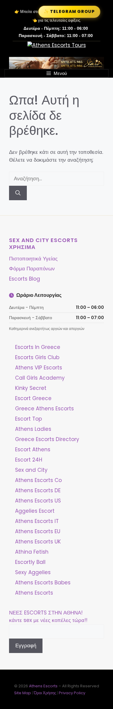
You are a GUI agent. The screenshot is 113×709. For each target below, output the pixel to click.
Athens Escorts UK (38, 541)
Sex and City (31, 470)
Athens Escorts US (38, 500)
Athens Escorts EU (37, 531)
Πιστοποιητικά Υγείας (33, 258)
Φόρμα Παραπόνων (32, 268)
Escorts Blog (24, 278)
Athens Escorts (34, 592)
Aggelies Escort (35, 511)
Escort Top (28, 418)
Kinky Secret (30, 388)
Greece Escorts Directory (47, 439)
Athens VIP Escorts (38, 367)
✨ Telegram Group (69, 12)
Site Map (22, 693)
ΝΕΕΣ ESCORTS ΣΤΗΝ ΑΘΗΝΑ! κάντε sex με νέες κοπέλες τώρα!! (48, 616)
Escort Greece (33, 398)
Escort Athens (32, 449)
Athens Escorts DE (38, 490)
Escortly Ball (30, 562)
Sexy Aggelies (33, 572)
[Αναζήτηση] (18, 193)
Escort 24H (28, 459)
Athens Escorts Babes (43, 582)
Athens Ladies (33, 429)
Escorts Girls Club (37, 357)
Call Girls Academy (40, 377)
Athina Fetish (32, 551)
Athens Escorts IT (37, 521)
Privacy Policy (72, 693)
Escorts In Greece (37, 347)
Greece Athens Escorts (44, 408)
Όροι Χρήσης (45, 693)
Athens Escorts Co (38, 480)
